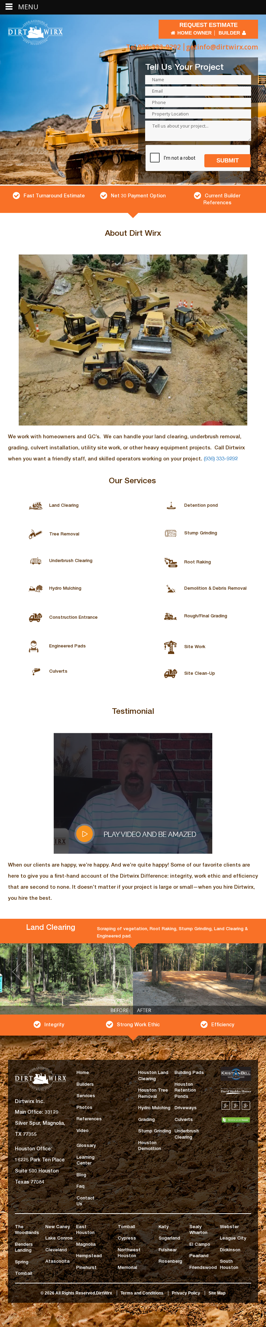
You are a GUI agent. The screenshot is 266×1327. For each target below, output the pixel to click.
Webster (229, 1233)
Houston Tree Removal (153, 1100)
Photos (84, 1114)
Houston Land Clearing (153, 1082)
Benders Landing (24, 1254)
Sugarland (169, 1245)
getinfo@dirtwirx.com (222, 47)
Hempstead (89, 1262)
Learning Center (86, 1167)
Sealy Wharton (198, 1237)
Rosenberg (170, 1268)
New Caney (57, 1233)
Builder (229, 33)
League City (233, 1245)
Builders (85, 1091)
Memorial (127, 1274)
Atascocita (57, 1268)
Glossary (86, 1152)
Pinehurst (86, 1274)
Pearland (199, 1262)
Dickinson (230, 1257)
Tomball (23, 1280)
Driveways (186, 1115)
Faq (81, 1193)
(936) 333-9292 (221, 458)
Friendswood (203, 1274)
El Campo (199, 1251)
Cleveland (56, 1257)
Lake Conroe (59, 1245)
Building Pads (189, 1079)
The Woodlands (27, 1237)
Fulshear (168, 1257)
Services (86, 1102)
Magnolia (86, 1251)
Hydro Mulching (154, 1115)
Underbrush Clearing (187, 1141)
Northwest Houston (129, 1260)
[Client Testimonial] (133, 792)
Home (83, 1079)
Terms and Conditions (142, 1300)
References (89, 1126)
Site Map (217, 1300)
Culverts (184, 1126)
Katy (164, 1233)
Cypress (127, 1245)
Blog (81, 1182)
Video (83, 1137)
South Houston (229, 1271)
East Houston (85, 1237)
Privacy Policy (186, 1300)
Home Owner (194, 33)
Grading (146, 1126)
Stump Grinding (154, 1138)
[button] (20, 990)
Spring (21, 1269)
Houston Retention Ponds (185, 1097)
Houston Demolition (149, 1153)
